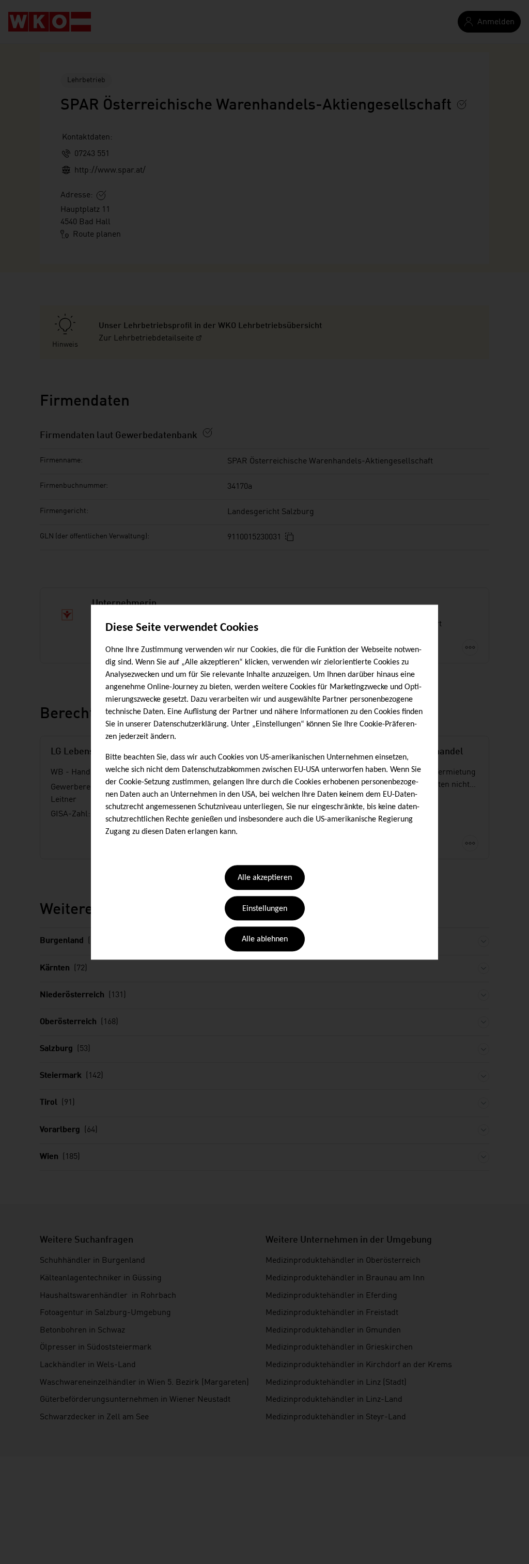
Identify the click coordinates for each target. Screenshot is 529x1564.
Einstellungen (264, 909)
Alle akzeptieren (265, 878)
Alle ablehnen (265, 940)
